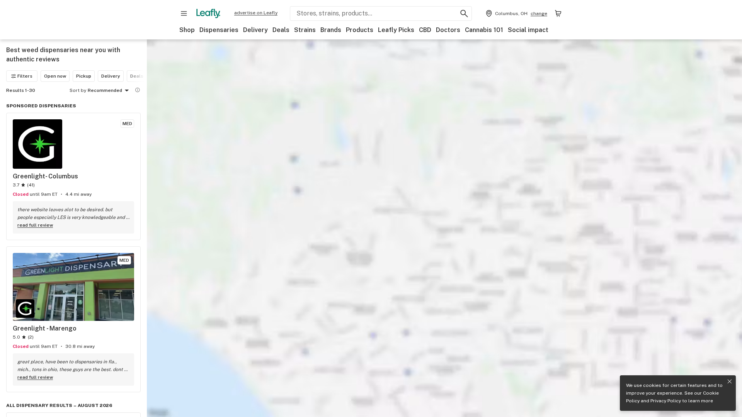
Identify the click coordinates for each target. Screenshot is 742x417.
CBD (425, 30)
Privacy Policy (665, 400)
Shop (187, 30)
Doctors (448, 30)
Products (359, 30)
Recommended (105, 90)
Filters (24, 76)
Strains (305, 30)
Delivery (255, 30)
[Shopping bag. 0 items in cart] (558, 13)
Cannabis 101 (484, 30)
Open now (55, 76)
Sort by (78, 90)
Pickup (83, 76)
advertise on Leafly (255, 12)
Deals (280, 30)
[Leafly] (208, 13)
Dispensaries (218, 30)
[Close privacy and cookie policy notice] (730, 381)
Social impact (528, 30)
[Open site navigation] (184, 13)
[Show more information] (137, 90)
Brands (330, 30)
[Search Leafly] (464, 13)
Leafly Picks (396, 30)
